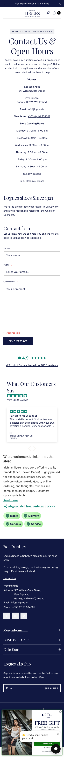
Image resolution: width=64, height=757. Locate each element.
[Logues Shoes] (32, 13)
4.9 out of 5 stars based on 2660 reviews (32, 365)
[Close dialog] (60, 711)
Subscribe (51, 688)
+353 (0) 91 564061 (39, 116)
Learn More (9, 578)
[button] (48, 13)
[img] (34, 396)
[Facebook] (6, 616)
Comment (10, 281)
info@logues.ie (36, 109)
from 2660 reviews (17, 399)
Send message (18, 341)
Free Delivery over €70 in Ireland (32, 3)
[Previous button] (4, 3)
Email (7, 265)
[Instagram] (15, 616)
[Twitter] (23, 616)
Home (15, 31)
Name (6, 248)
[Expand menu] (5, 13)
